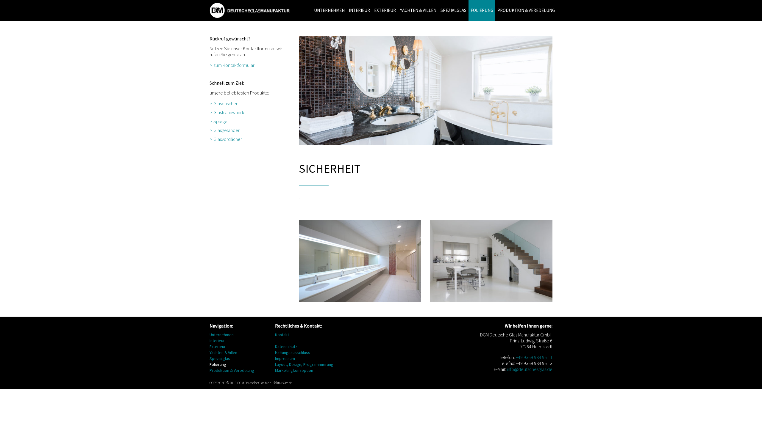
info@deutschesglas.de (529, 369)
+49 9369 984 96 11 (534, 357)
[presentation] (557, 0)
